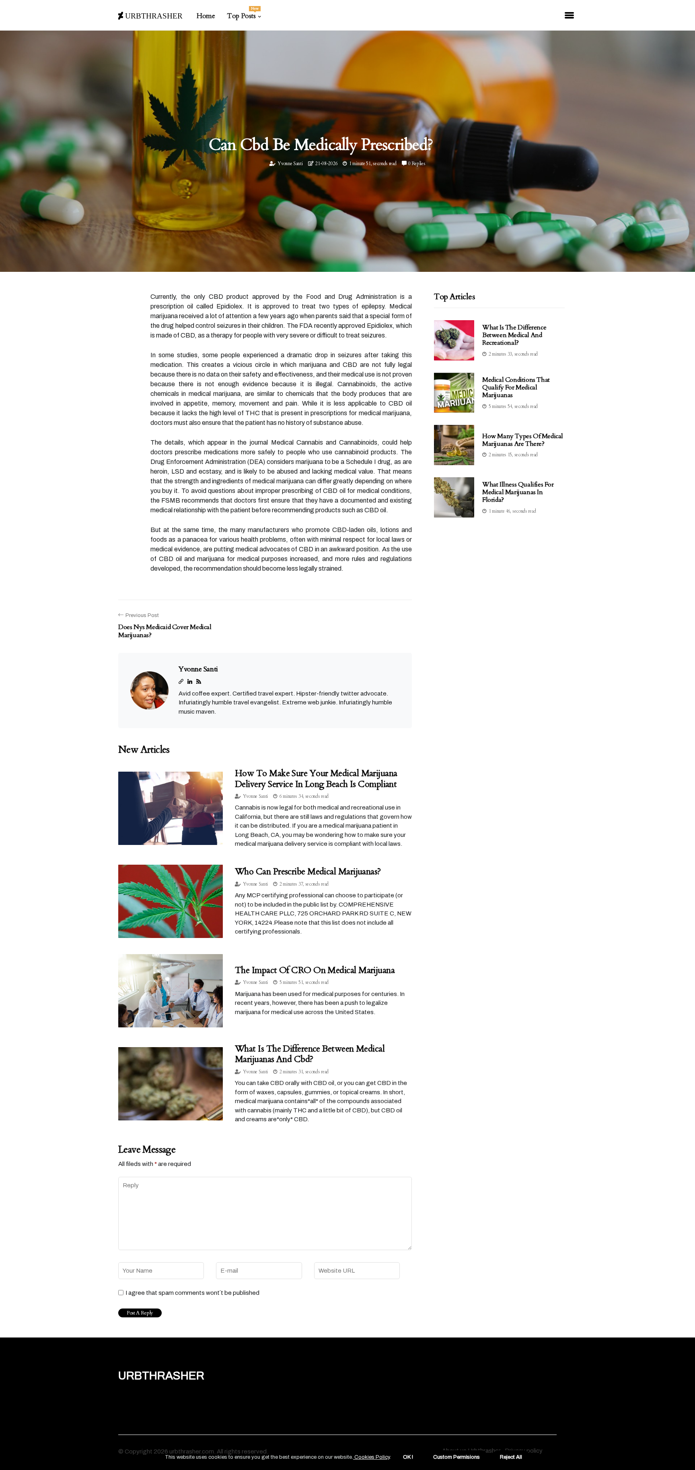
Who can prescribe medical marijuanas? (308, 871)
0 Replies (416, 163)
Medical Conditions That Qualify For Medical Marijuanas (516, 387)
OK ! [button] (408, 1457)
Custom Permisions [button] (456, 1457)
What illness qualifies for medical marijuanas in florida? (518, 492)
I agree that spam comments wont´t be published (192, 1293)
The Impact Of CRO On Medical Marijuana (315, 970)
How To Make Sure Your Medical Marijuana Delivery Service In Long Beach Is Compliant (316, 778)
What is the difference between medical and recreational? (514, 335)
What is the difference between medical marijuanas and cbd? (310, 1054)
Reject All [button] (511, 1457)
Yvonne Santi (290, 163)
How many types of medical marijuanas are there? (522, 440)
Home (206, 16)
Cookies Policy (371, 1457)
